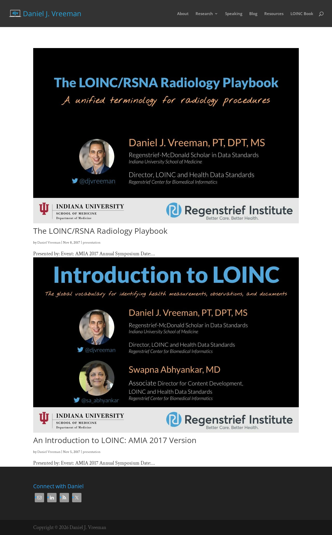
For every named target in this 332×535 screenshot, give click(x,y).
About (183, 14)
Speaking (233, 14)
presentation (91, 242)
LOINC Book (301, 14)
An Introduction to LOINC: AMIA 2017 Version (114, 440)
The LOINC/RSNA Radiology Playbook (100, 230)
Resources (273, 14)
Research (204, 14)
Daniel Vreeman (48, 242)
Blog (253, 14)
